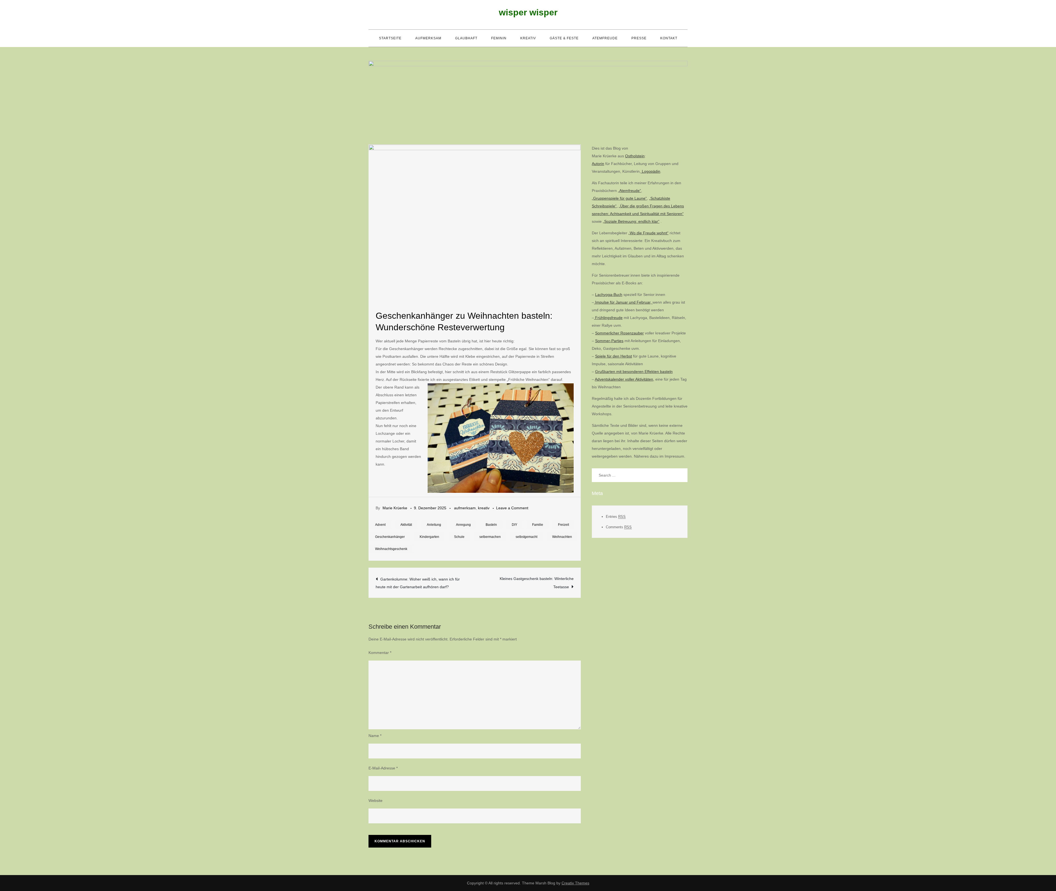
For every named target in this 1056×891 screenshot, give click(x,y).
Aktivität (406, 525)
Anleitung (434, 525)
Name (375, 735)
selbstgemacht (526, 537)
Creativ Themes (575, 883)
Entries (616, 517)
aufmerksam (428, 38)
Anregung (463, 525)
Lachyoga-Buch (608, 294)
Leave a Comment (512, 508)
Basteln (491, 525)
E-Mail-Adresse (383, 768)
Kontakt (668, 38)
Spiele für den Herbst (613, 356)
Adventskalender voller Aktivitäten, (624, 379)
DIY (514, 525)
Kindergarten (429, 537)
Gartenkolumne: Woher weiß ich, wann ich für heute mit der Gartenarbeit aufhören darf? (418, 583)
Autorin (598, 163)
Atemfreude (605, 38)
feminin (499, 38)
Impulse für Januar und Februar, (623, 302)
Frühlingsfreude (608, 317)
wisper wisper (528, 12)
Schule (459, 537)
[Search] (681, 475)
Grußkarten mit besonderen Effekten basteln (634, 371)
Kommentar (380, 652)
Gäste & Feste (564, 38)
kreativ (528, 38)
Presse (639, 38)
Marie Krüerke (395, 508)
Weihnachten (562, 537)
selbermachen (490, 537)
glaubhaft (466, 38)
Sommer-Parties (609, 341)
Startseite (390, 38)
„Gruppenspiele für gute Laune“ (619, 198)
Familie (537, 525)
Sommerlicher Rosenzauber (619, 333)
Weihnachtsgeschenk (391, 549)
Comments (619, 527)
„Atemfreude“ (629, 190)
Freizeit (563, 525)
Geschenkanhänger (390, 537)
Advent (380, 525)
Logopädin (650, 171)
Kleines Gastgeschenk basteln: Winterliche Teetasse (537, 582)
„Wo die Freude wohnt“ (648, 233)
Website (376, 800)
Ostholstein (635, 156)
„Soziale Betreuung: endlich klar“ (631, 221)
